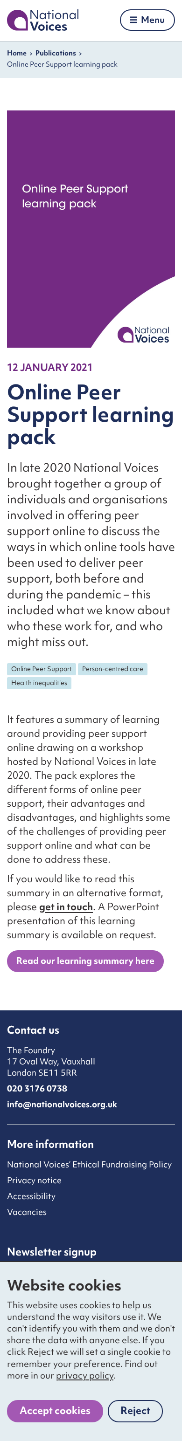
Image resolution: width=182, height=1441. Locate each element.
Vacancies (27, 1212)
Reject (141, 1413)
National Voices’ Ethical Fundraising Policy (89, 1164)
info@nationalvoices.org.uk (62, 1104)
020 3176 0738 (37, 1088)
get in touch (66, 906)
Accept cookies (55, 1410)
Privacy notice (34, 1180)
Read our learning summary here (85, 960)
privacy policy (84, 1375)
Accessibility (31, 1196)
